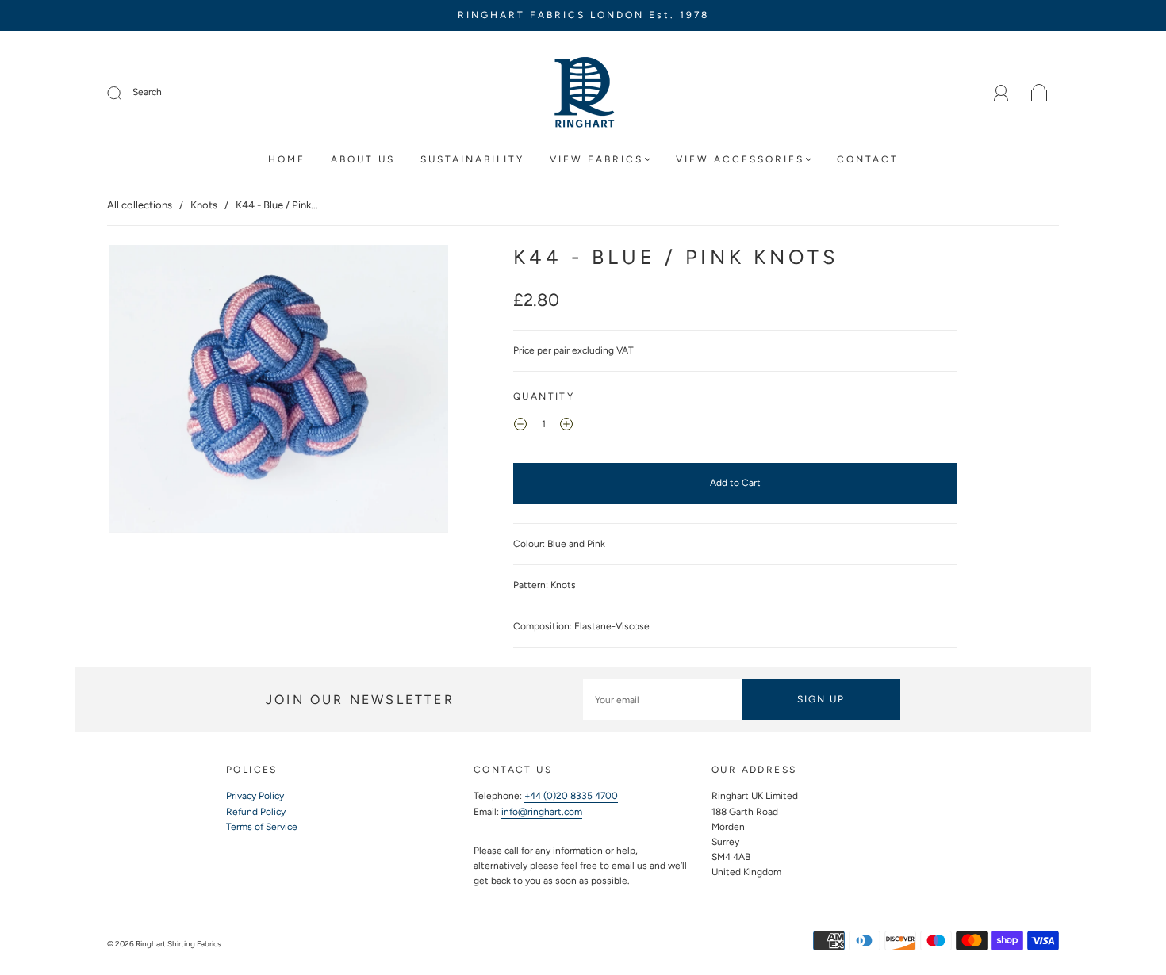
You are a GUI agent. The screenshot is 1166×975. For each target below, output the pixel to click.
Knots (203, 205)
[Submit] (124, 92)
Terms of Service (261, 826)
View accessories (740, 159)
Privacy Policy (255, 795)
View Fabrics (596, 159)
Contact (868, 159)
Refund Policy (256, 811)
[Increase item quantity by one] (566, 426)
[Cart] (1039, 93)
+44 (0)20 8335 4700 (571, 795)
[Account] (1001, 92)
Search (147, 92)
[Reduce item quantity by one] (520, 426)
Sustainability (472, 159)
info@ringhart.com (541, 811)
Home (286, 159)
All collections (139, 205)
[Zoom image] (279, 391)
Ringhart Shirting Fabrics (178, 944)
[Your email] (662, 699)
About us (363, 159)
